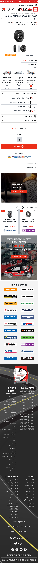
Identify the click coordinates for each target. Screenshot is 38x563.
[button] (22, 207)
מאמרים (31, 503)
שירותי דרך (30, 491)
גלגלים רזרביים (22, 5)
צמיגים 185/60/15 (27, 420)
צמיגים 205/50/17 (27, 411)
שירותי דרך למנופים (12, 417)
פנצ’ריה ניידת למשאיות (11, 395)
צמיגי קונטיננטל (12, 482)
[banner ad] (19, 270)
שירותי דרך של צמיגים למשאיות (10, 433)
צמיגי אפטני (13, 509)
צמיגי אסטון (13, 514)
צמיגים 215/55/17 (27, 426)
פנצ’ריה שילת (29, 500)
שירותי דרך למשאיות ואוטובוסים (12, 446)
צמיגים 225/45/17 (27, 408)
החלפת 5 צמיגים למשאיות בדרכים (9, 406)
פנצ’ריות (31, 488)
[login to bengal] (8, 9)
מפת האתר (26, 555)
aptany (21, 14)
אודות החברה (29, 482)
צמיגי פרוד (14, 497)
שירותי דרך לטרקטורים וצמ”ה (9, 452)
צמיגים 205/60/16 (27, 399)
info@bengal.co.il (19, 543)
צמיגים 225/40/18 (27, 429)
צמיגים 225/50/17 (27, 402)
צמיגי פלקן (14, 479)
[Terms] (10, 289)
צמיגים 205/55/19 (27, 414)
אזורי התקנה (29, 497)
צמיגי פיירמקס (12, 500)
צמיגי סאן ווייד (12, 503)
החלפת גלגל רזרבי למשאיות (9, 458)
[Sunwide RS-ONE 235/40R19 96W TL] (10, 214)
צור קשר (31, 506)
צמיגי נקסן (14, 494)
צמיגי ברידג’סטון (12, 491)
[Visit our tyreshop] (25, 9)
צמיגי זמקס (13, 517)
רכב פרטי (27, 14)
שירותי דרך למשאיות (12, 463)
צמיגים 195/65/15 (27, 394)
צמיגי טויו (14, 485)
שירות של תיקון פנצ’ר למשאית (10, 411)
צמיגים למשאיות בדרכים (10, 422)
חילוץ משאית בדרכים (11, 469)
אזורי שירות (29, 494)
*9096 (2, 2)
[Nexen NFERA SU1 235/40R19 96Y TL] (28, 214)
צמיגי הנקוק (13, 488)
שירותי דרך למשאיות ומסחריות (8, 428)
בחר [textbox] (17, 94)
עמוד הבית (30, 479)
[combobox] (12, 93)
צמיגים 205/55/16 (27, 391)
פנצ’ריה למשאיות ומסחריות (9, 439)
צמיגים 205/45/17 (27, 405)
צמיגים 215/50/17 (27, 423)
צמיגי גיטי (14, 511)
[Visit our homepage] (36, 5)
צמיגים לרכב (30, 5)
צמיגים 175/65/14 (27, 396)
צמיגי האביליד (12, 506)
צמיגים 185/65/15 (27, 417)
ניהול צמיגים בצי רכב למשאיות (10, 400)
